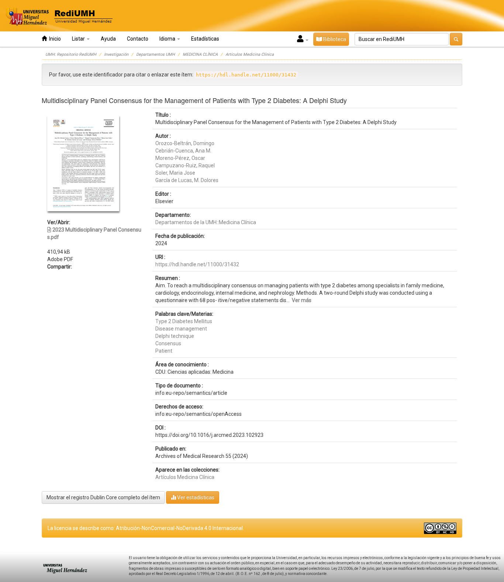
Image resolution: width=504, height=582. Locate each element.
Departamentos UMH (155, 54)
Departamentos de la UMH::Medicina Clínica (205, 222)
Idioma (167, 39)
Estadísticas (205, 39)
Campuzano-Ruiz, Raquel (185, 165)
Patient (163, 351)
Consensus (168, 343)
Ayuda (108, 39)
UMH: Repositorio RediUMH (70, 54)
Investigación (116, 54)
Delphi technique (174, 336)
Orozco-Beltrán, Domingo (184, 143)
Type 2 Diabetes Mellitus (183, 321)
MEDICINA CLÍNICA (200, 54)
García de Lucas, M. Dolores (186, 180)
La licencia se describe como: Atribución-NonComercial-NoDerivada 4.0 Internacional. (146, 528)
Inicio (54, 39)
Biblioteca (334, 39)
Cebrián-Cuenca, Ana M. (183, 151)
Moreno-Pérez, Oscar (180, 158)
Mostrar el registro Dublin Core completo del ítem (103, 497)
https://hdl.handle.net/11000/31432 (197, 264)
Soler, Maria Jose (175, 173)
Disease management (181, 329)
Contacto (137, 39)
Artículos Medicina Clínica (249, 54)
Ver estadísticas (195, 497)
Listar (79, 39)
